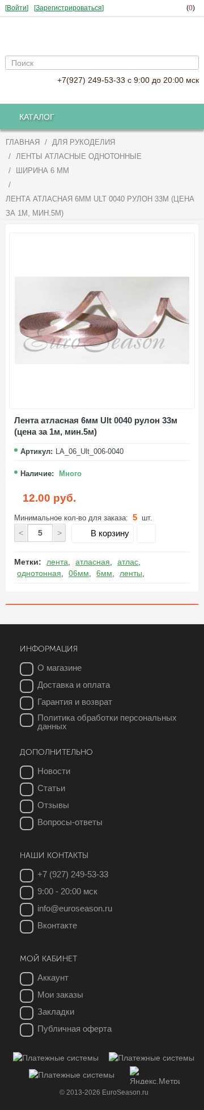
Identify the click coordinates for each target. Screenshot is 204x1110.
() (190, 8)
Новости (53, 771)
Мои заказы (60, 994)
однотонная (39, 573)
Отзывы (53, 805)
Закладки (55, 1011)
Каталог (36, 116)
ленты (131, 573)
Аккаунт (53, 977)
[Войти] (16, 8)
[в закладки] (146, 533)
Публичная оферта (74, 1028)
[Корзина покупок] (153, 8)
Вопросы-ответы (70, 822)
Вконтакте (57, 925)
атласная (92, 561)
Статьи (51, 788)
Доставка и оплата (73, 684)
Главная (23, 142)
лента (57, 561)
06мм (79, 573)
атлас (127, 561)
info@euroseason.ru (74, 908)
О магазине (59, 667)
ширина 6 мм (42, 170)
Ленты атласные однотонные (79, 156)
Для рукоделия (83, 142)
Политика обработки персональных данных (107, 721)
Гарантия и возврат (74, 702)
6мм (104, 573)
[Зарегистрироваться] (69, 8)
